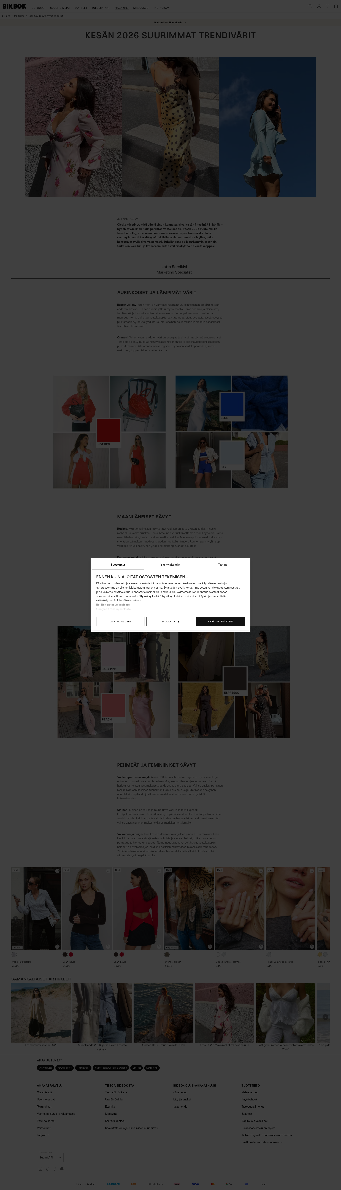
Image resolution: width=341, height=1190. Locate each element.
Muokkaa (168, 621)
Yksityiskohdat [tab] (170, 564)
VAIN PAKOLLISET (120, 621)
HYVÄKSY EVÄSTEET (221, 621)
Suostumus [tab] (118, 564)
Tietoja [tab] (223, 564)
